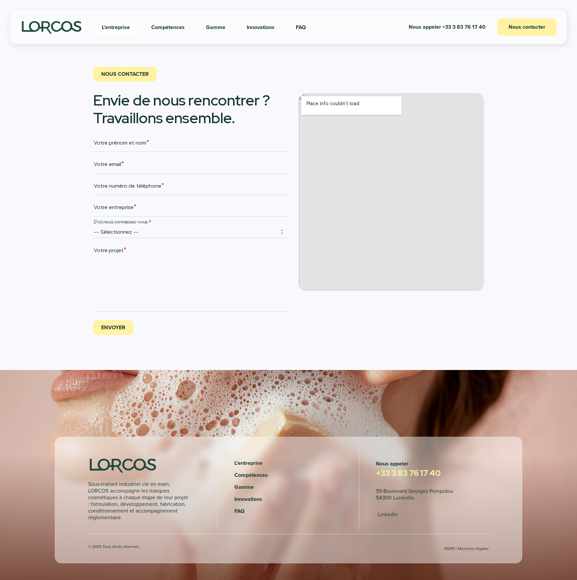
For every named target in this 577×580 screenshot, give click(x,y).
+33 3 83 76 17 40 (408, 473)
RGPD (449, 548)
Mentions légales (473, 548)
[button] (447, 27)
